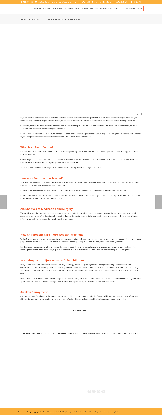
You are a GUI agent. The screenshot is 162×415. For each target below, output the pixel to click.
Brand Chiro (89, 412)
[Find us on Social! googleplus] (94, 391)
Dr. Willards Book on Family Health (115, 2)
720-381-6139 (28, 2)
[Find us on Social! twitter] (103, 391)
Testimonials (57, 9)
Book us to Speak (95, 2)
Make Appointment (65, 2)
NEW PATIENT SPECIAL (134, 9)
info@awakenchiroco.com (47, 2)
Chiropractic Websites (74, 412)
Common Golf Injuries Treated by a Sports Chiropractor (36, 333)
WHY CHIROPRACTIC (72, 9)
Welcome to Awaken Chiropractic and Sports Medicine (126, 333)
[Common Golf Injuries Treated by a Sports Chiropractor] (36, 322)
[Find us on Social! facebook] (89, 391)
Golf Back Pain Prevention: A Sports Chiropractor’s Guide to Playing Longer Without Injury (66, 333)
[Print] (137, 114)
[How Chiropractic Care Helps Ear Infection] (81, 70)
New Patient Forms (81, 2)
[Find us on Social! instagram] (98, 391)
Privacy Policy (115, 412)
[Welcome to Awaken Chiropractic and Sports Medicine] (126, 322)
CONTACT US (119, 9)
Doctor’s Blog (106, 9)
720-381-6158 (31, 394)
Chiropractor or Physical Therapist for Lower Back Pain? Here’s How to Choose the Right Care (96, 333)
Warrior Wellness (90, 9)
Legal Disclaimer (101, 412)
